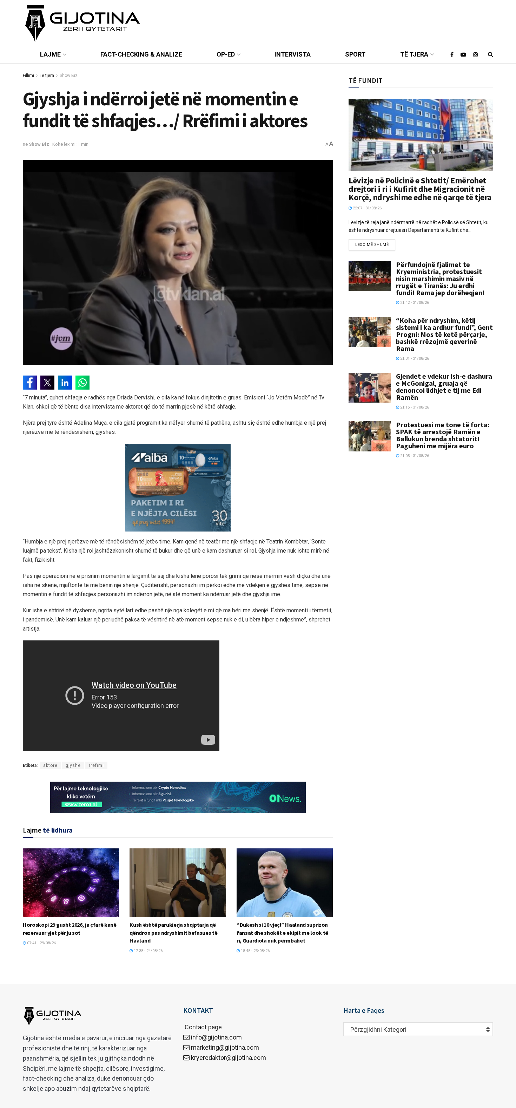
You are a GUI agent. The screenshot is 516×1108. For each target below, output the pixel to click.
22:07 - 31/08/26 (367, 208)
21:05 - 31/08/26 (414, 456)
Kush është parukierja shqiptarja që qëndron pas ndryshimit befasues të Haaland (173, 932)
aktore (50, 765)
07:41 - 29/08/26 (41, 943)
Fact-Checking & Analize (141, 54)
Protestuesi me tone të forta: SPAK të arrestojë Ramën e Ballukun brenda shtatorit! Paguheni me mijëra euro (442, 435)
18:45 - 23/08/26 (255, 951)
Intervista (292, 54)
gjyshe (73, 765)
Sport (355, 54)
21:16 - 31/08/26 (414, 407)
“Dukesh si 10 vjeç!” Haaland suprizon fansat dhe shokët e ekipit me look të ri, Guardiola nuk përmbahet (282, 932)
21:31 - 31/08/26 (414, 358)
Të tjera (414, 54)
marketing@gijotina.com (225, 1047)
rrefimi (96, 765)
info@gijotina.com (216, 1037)
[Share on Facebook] (30, 383)
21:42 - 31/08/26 (414, 302)
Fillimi (28, 75)
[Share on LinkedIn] (65, 383)
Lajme (50, 54)
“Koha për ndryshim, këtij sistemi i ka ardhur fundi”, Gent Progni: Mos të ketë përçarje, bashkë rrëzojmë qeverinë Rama (444, 334)
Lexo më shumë (372, 244)
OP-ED (226, 54)
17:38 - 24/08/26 (148, 951)
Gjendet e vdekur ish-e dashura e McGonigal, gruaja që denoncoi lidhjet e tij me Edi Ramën (444, 387)
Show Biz (69, 75)
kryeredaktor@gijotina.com (228, 1057)
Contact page (202, 1027)
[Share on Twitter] (47, 383)
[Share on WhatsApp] (82, 383)
